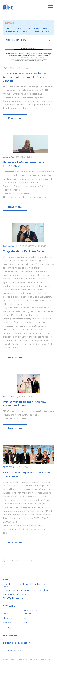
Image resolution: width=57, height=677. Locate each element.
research (7, 622)
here (46, 197)
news (25, 618)
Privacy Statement (9, 659)
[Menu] (50, 6)
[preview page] (4, 560)
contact (7, 627)
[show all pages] (26, 560)
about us (7, 618)
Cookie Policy (22, 659)
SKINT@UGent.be (13, 598)
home (6, 613)
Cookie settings (34, 659)
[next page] (31, 560)
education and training (30, 611)
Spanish (39, 97)
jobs (25, 622)
